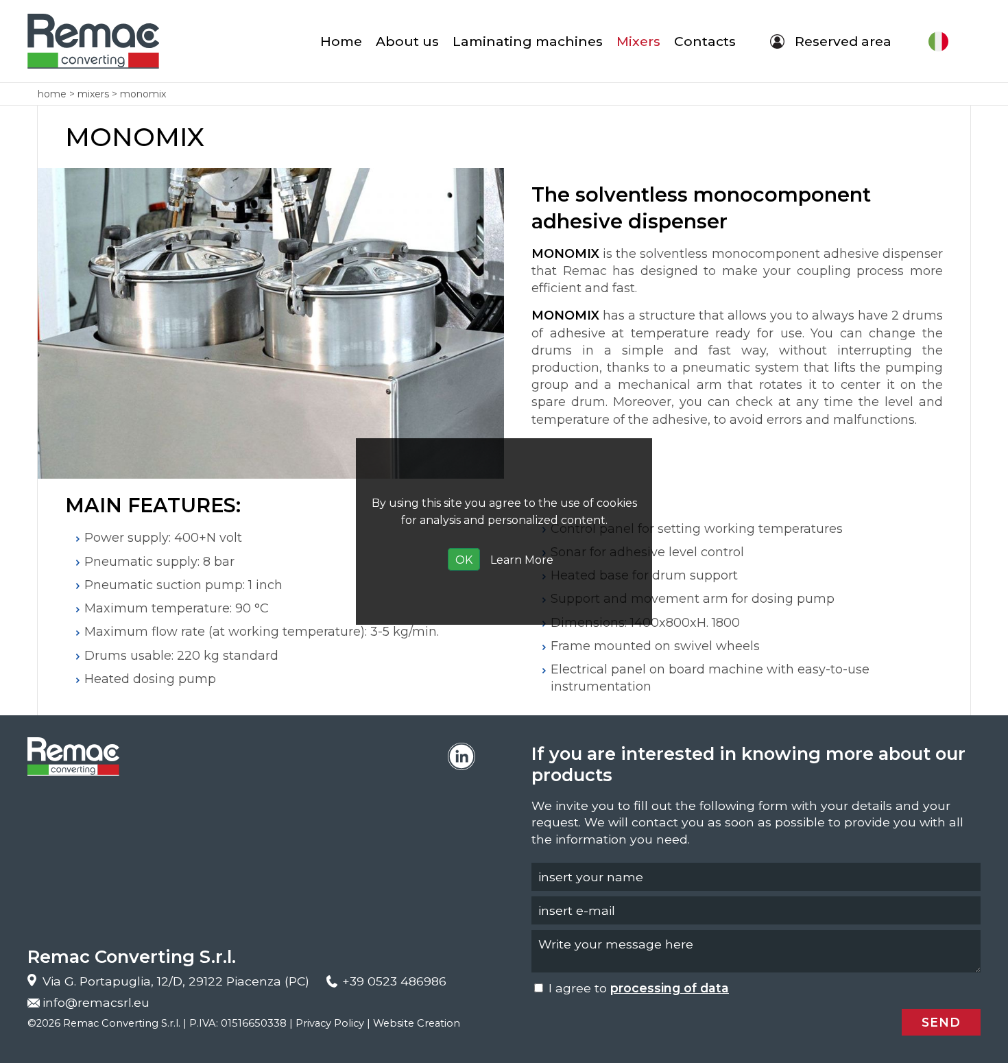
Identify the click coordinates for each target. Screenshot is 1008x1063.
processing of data (669, 988)
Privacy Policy (330, 1023)
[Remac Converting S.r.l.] (93, 41)
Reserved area (843, 41)
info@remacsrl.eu (96, 1002)
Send (941, 1022)
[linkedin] (461, 756)
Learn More (521, 559)
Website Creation (416, 1023)
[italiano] (939, 41)
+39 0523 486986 (394, 981)
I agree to (637, 988)
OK (463, 559)
